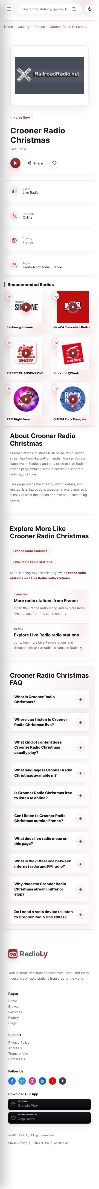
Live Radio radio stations (32, 562)
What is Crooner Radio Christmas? (34, 699)
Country (24, 27)
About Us (15, 1048)
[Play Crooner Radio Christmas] (15, 163)
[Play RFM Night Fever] (26, 399)
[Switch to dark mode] (90, 9)
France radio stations (30, 551)
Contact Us (16, 1059)
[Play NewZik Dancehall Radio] (73, 307)
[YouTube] (52, 1081)
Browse (13, 1006)
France (40, 27)
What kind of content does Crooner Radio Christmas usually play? (38, 747)
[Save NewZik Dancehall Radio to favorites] (56, 296)
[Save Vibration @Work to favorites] (56, 342)
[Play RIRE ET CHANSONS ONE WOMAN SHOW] (26, 353)
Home (8, 27)
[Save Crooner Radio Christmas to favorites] (54, 163)
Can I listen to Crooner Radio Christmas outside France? (40, 818)
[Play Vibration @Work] (73, 353)
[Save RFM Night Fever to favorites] (9, 388)
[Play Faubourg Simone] (26, 307)
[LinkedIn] (42, 1081)
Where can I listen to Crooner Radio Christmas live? (40, 722)
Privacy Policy (18, 1042)
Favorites (15, 1012)
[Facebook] (12, 1081)
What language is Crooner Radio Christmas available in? (43, 772)
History (13, 1017)
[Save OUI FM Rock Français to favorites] (56, 388)
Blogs (12, 1023)
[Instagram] (32, 1081)
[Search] (74, 9)
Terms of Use (18, 1053)
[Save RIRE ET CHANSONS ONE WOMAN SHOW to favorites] (9, 342)
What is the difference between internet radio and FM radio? (42, 863)
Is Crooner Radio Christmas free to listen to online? (43, 795)
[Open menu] (9, 9)
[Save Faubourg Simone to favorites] (9, 296)
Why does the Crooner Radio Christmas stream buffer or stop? (40, 889)
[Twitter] (22, 1081)
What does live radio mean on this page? (40, 841)
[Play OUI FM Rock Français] (73, 399)
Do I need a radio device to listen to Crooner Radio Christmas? (43, 914)
